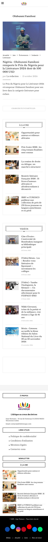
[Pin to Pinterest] (25, 99)
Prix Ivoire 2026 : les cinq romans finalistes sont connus (31, 150)
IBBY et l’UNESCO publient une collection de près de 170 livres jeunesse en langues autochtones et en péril (31, 204)
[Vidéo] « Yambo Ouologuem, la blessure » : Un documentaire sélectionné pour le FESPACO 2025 (30, 289)
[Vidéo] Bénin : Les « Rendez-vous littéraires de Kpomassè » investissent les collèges (30, 264)
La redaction (13, 76)
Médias (8, 538)
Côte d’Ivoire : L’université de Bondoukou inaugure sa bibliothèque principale (31, 241)
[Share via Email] (28, 99)
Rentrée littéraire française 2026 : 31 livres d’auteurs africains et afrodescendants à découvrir (30, 182)
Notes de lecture (37, 538)
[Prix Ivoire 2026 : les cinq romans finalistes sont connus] (12, 150)
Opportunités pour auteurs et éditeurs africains (30, 135)
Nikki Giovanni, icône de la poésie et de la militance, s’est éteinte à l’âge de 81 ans (31, 312)
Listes (26, 538)
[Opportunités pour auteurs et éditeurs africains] (12, 135)
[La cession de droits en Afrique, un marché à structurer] (12, 164)
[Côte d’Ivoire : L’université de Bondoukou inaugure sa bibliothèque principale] (12, 239)
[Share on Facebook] (21, 99)
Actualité (17, 538)
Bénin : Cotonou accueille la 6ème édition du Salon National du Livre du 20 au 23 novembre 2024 (31, 335)
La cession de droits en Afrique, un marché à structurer (31, 164)
